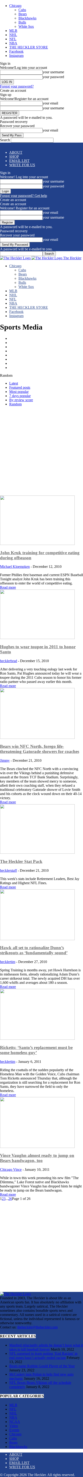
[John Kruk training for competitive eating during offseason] (37, 544)
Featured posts (19, 387)
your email (50, 103)
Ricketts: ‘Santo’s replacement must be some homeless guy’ (36, 1050)
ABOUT (15, 152)
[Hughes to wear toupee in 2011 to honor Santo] (37, 638)
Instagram (16, 56)
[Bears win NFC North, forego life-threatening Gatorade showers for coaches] (37, 738)
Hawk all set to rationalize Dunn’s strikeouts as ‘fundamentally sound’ (34, 950)
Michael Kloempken (15, 567)
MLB (13, 31)
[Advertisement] (41, 451)
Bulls (22, 22)
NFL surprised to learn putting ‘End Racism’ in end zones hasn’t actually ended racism (43, 1356)
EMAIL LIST (19, 161)
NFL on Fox (19, 359)
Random (15, 404)
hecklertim (7, 962)
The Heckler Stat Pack (21, 861)
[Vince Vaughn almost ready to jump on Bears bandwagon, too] (37, 1147)
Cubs (22, 10)
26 (10, 1199)
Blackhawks (27, 18)
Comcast (16, 338)
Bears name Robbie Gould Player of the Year (42, 1366)
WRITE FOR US (22, 165)
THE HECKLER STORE (28, 47)
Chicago (15, 6)
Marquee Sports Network (28, 351)
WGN (14, 368)
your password (53, 77)
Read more (8, 587)
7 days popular (20, 396)
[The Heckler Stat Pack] (37, 852)
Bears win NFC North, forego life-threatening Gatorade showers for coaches (39, 749)
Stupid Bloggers (21, 363)
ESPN (14, 347)
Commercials (19, 343)
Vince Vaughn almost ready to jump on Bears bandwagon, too (37, 1158)
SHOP (14, 157)
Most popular (19, 392)
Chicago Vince (11, 1169)
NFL (12, 39)
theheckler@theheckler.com (37, 1327)
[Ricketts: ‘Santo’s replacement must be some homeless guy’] (37, 1038)
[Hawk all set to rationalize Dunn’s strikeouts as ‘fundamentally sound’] (37, 939)
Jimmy (5, 760)
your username (53, 72)
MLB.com (17, 355)
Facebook (16, 51)
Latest (13, 383)
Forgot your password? (17, 86)
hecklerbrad (8, 661)
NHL (13, 35)
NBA (13, 43)
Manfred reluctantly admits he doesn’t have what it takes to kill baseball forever (46, 1347)
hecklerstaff (8, 870)
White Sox (26, 26)
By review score (21, 400)
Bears (22, 14)
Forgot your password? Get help (23, 196)
